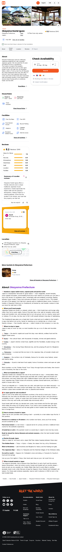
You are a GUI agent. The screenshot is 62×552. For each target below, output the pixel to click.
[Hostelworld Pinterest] (7, 504)
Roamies (38, 525)
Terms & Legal (24, 540)
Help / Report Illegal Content (27, 522)
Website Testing (46, 540)
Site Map (54, 540)
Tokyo (6, 333)
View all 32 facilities (18, 40)
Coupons (31, 540)
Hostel (4, 28)
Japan (4, 35)
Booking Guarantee (39, 508)
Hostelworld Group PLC (52, 500)
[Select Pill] (38, 3)
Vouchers (38, 540)
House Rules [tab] (11, 49)
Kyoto (6, 338)
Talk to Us (26, 518)
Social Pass (39, 500)
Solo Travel (39, 517)
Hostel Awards (40, 512)
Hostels (25, 500)
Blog (37, 504)
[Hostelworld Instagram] (11, 500)
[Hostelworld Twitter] (7, 500)
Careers (51, 508)
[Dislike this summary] (27, 202)
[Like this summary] (23, 202)
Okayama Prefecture (8, 33)
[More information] (26, 177)
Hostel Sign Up (53, 517)
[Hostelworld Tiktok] (11, 504)
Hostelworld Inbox (54, 525)
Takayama (7, 352)
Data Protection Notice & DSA (11, 540)
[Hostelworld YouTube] (4, 504)
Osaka (6, 342)
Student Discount (40, 521)
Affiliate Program (53, 521)
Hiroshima (7, 347)
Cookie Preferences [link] (7, 544)
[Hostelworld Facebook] (4, 500)
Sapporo (7, 357)
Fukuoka (7, 362)
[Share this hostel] (58, 25)
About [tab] (3, 49)
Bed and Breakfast (25, 508)
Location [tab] (18, 49)
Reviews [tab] (27, 49)
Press (50, 504)
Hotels (25, 504)
